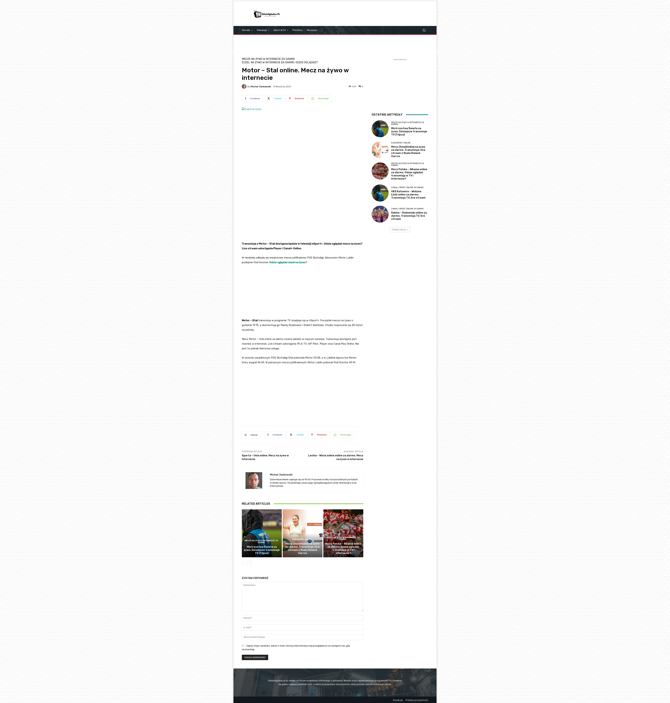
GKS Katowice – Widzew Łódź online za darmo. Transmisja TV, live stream (408, 194)
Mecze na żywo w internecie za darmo (268, 59)
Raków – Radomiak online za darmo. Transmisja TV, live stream (409, 216)
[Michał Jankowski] (244, 86)
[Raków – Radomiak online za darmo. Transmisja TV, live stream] (380, 214)
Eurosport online (302, 539)
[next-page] (249, 563)
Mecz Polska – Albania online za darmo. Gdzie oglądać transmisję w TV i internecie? (343, 548)
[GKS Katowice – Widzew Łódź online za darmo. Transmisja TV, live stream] (380, 192)
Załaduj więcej (399, 229)
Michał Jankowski (261, 86)
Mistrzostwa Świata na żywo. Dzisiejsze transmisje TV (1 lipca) (262, 550)
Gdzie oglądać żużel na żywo (287, 262)
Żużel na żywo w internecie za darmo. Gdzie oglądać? (280, 62)
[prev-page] (244, 563)
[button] (424, 30)
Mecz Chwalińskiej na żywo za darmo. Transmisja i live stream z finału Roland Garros (302, 548)
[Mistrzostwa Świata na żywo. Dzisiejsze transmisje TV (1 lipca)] (262, 533)
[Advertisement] (364, 14)
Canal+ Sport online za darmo (407, 187)
